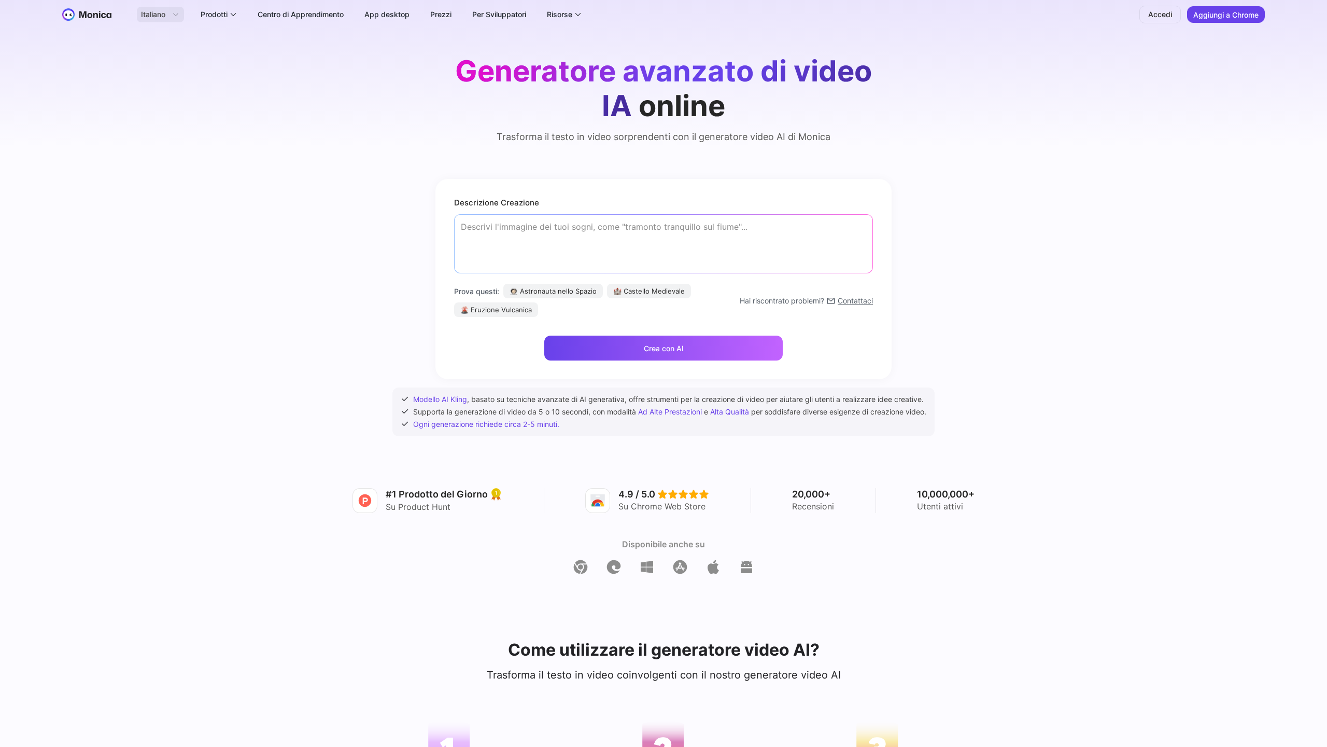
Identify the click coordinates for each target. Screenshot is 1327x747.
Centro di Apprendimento (301, 14)
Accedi (1160, 14)
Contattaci (855, 300)
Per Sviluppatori (499, 14)
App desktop (387, 14)
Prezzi (440, 14)
